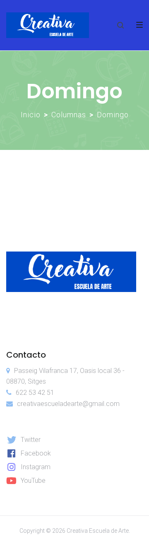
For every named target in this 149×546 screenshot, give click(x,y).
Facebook (36, 453)
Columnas (68, 114)
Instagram (35, 467)
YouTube (33, 480)
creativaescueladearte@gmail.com (68, 404)
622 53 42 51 (35, 392)
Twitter (31, 440)
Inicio (31, 114)
